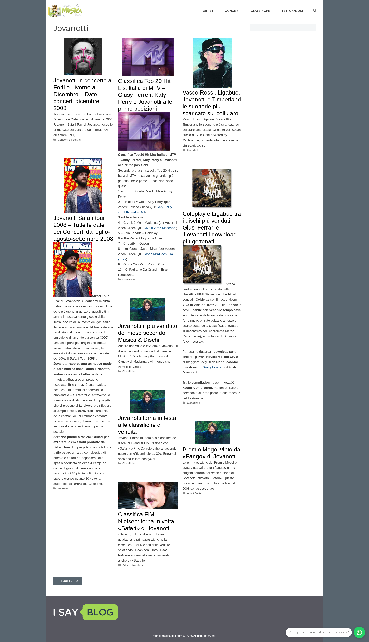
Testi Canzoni (291, 10)
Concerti (232, 10)
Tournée (63, 488)
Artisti (208, 10)
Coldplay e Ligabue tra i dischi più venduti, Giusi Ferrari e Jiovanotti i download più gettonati (212, 228)
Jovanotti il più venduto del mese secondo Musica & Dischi (147, 333)
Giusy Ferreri (213, 367)
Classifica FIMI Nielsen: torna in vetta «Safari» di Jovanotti (146, 521)
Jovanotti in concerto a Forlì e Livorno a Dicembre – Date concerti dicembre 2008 (82, 94)
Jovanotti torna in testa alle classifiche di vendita (147, 425)
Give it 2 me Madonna (160, 228)
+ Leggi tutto (67, 580)
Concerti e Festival (69, 139)
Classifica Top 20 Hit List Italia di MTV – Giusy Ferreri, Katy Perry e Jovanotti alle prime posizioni (145, 95)
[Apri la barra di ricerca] (315, 11)
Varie (198, 493)
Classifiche (260, 10)
